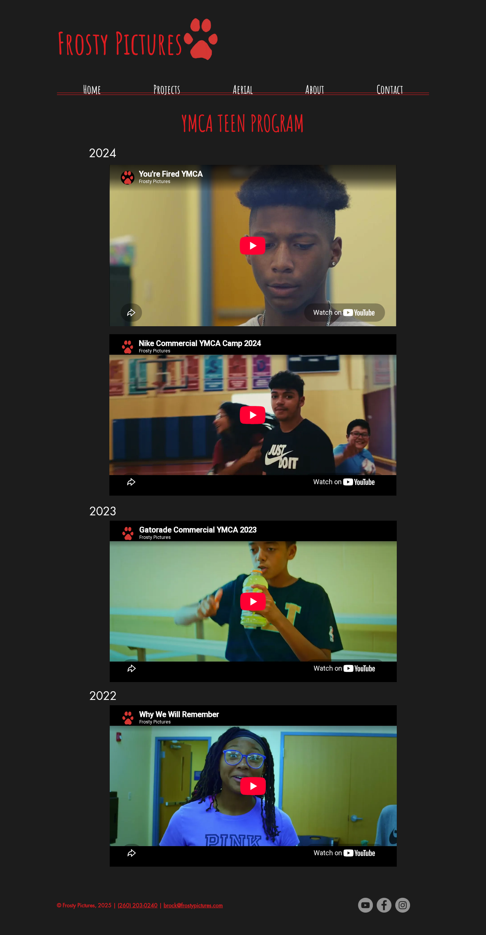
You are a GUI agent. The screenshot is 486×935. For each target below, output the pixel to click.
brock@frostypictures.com (193, 905)
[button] (167, 92)
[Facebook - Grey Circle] (384, 905)
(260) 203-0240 (138, 905)
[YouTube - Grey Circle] (365, 905)
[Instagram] (402, 905)
